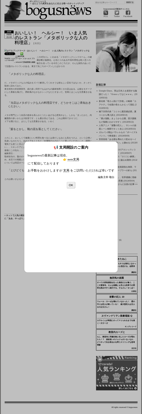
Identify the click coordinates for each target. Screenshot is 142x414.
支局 (66, 170)
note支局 (73, 159)
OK (71, 185)
